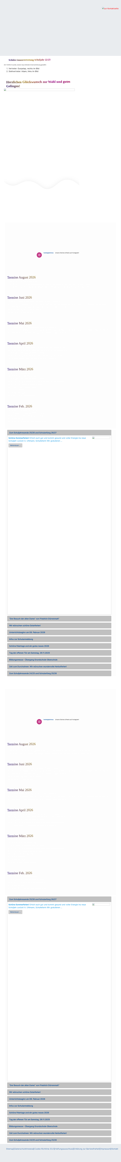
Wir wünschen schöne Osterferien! (25, 625)
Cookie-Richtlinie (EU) (44, 1149)
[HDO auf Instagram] (39, 255)
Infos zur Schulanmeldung (21, 639)
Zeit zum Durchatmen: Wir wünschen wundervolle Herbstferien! (38, 666)
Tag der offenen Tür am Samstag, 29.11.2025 (29, 653)
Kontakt (115, 1149)
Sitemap (9, 1149)
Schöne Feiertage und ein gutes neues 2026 (29, 646)
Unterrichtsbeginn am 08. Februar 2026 (27, 632)
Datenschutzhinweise (24, 1149)
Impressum (105, 1149)
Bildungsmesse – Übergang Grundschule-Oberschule (33, 659)
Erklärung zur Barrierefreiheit (87, 1149)
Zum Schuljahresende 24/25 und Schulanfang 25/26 (33, 673)
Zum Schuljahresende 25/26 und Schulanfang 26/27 (32, 432)
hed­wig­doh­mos (48, 253)
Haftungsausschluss (64, 1149)
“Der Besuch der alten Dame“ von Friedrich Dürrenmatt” (34, 618)
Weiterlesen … (15, 445)
